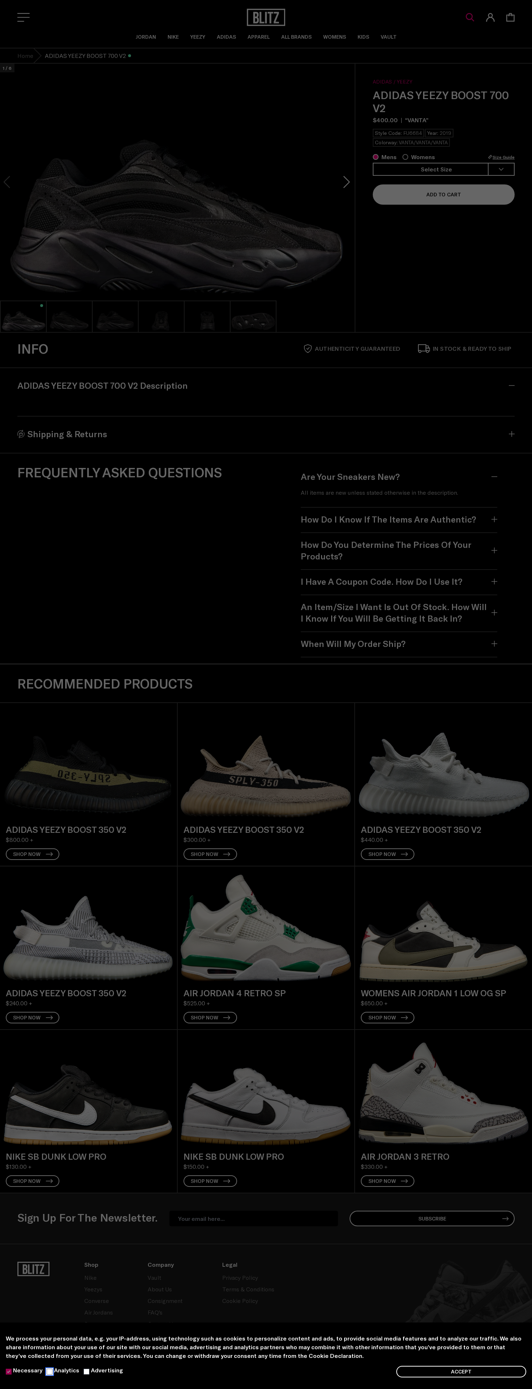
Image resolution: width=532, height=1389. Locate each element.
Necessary (27, 1370)
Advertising (107, 1370)
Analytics (66, 1370)
